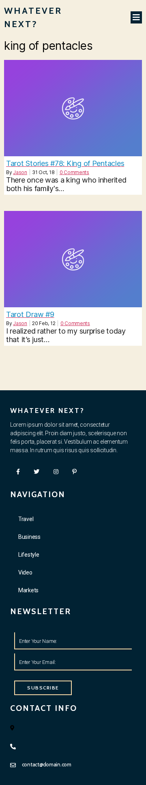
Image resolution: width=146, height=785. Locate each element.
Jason (20, 172)
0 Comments (74, 172)
